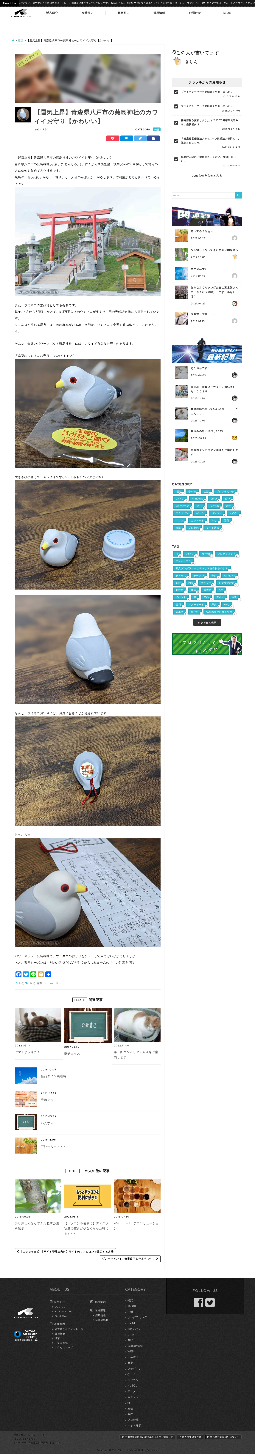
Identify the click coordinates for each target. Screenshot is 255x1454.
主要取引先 (61, 1342)
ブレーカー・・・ (53, 1146)
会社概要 (60, 1333)
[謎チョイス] (88, 1025)
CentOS (133, 1357)
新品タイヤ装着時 (53, 1076)
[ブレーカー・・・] (26, 1146)
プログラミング (137, 1317)
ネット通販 (135, 1425)
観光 (32, 983)
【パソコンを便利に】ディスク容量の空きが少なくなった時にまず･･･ (86, 1228)
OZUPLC (60, 1306)
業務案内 (124, 13)
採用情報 (159, 13)
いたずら (47, 1123)
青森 (39, 983)
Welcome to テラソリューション (136, 1225)
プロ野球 (133, 1419)
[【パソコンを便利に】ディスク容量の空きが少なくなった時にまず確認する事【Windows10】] (87, 1196)
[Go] (238, 195)
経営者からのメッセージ (69, 1329)
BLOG (227, 13)
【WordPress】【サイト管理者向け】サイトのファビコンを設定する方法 (66, 1251)
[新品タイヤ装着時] (26, 1075)
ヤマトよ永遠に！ (27, 1052)
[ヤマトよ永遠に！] (38, 1025)
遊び (130, 1340)
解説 (130, 1414)
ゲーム (132, 1374)
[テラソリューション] (21, 17)
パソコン (133, 1380)
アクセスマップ (64, 1347)
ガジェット (135, 1397)
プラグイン (135, 1368)
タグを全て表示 (207, 622)
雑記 (156, 129)
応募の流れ (101, 1319)
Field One (61, 1316)
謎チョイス (72, 1053)
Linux (131, 1334)
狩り (130, 1402)
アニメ (132, 1391)
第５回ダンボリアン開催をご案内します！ (136, 1054)
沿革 (57, 1338)
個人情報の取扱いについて (224, 1436)
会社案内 (88, 13)
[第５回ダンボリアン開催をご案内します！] (137, 1025)
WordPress (135, 1346)
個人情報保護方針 (191, 1436)
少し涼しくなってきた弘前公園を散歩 (37, 1225)
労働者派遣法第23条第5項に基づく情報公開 (149, 1436)
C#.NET (133, 1323)
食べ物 (132, 1306)
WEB (131, 1351)
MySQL (132, 1385)
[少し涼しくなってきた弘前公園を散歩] (38, 1196)
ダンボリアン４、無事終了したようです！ (129, 1258)
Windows (134, 1328)
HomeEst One (64, 1311)
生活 (130, 1311)
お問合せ (195, 13)
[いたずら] (26, 1122)
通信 (130, 1408)
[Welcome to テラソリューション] (137, 1196)
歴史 (130, 1363)
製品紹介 (52, 13)
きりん (191, 61)
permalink (54, 983)
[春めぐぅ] (26, 1099)
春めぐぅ (47, 1099)
